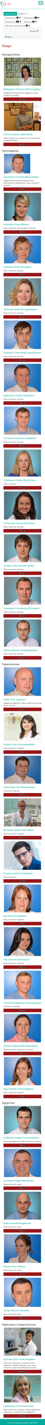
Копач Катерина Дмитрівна (17, 134)
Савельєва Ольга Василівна (18, 1406)
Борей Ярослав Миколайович (19, 787)
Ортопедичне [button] (30, 18)
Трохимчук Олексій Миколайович (21, 176)
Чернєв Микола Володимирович (20, 650)
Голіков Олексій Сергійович (18, 873)
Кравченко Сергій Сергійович (18, 395)
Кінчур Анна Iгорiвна (14, 1266)
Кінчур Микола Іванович (16, 1310)
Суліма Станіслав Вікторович (19, 565)
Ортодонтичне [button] (11, 18)
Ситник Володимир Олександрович (22, 1002)
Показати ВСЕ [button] (10, 14)
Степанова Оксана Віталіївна (19, 523)
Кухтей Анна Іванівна (14, 916)
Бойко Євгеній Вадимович (17, 1223)
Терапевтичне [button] (11, 21)
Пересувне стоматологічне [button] (16, 25)
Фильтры (33, 31)
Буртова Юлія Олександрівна (19, 1359)
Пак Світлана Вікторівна (16, 959)
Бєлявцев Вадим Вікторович (18, 1180)
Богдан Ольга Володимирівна (19, 744)
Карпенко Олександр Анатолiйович (22, 352)
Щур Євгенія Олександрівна (18, 1088)
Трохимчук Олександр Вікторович (21, 608)
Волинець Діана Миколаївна (18, 829)
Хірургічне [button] (29, 21)
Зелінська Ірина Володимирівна (20, 309)
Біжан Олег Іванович (14, 699)
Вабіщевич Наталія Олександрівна (22, 89)
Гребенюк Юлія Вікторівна (17, 266)
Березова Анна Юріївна (16, 224)
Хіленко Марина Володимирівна (20, 1045)
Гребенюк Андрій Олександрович (21, 1137)
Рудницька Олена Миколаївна (19, 480)
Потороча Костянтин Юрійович (19, 438)
